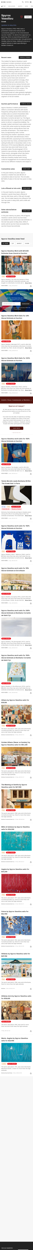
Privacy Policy (17, 309)
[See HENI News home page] (11, 2)
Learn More (16, 428)
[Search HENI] (23, 2)
